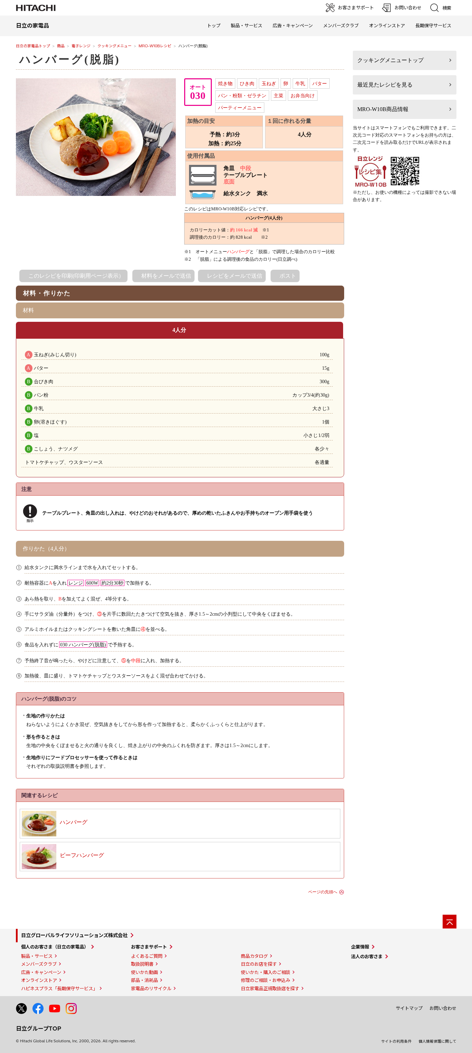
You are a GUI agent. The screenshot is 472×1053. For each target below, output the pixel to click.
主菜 (278, 95)
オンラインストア (387, 25)
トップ (213, 25)
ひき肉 (247, 83)
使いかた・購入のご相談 (265, 972)
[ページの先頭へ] (449, 921)
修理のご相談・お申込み (265, 980)
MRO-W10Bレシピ (155, 45)
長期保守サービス (433, 25)
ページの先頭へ (322, 892)
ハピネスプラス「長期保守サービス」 (59, 988)
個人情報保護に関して (437, 1041)
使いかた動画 (144, 972)
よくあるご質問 (146, 956)
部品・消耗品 (144, 980)
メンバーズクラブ (341, 25)
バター (319, 83)
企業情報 (360, 947)
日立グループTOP (38, 1028)
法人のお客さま (367, 956)
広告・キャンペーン (41, 972)
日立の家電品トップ (33, 45)
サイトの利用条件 (396, 1041)
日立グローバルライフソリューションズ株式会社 (74, 935)
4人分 (179, 330)
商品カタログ (254, 956)
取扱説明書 (142, 964)
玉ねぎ (269, 83)
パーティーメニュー (240, 107)
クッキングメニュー (114, 45)
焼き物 (225, 83)
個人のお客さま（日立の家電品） (54, 947)
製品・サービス (37, 956)
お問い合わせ (442, 1008)
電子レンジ (81, 45)
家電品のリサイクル (151, 988)
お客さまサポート (149, 947)
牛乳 (300, 83)
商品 (61, 45)
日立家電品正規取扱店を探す (270, 988)
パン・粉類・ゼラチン (242, 95)
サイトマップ (409, 1008)
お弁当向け (303, 95)
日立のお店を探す (259, 964)
